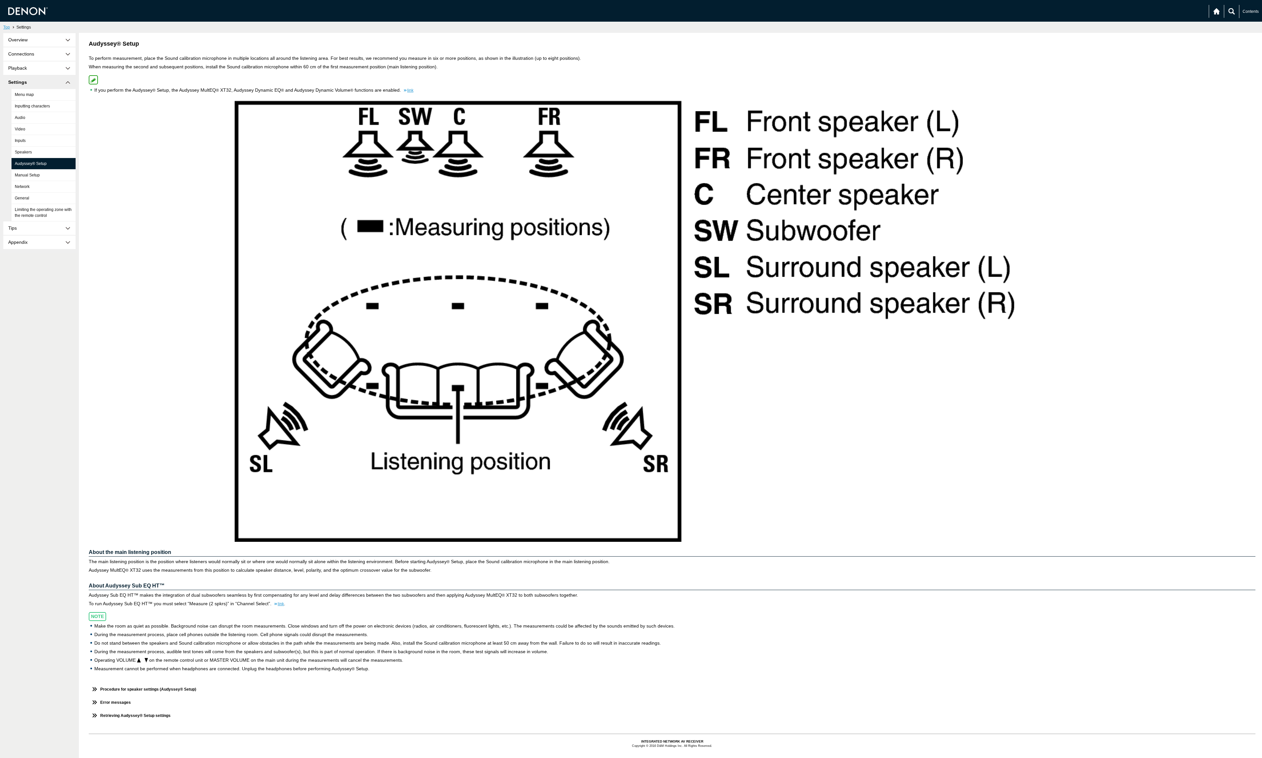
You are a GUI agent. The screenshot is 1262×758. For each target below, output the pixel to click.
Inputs (20, 140)
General (22, 198)
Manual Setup (27, 175)
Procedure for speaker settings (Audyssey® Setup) (148, 689)
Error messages (115, 702)
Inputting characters (32, 106)
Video (20, 129)
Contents (1251, 11)
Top (6, 27)
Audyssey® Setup (31, 163)
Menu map (24, 94)
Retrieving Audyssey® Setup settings (135, 715)
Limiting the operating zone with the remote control (43, 212)
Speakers (23, 152)
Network (22, 186)
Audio (20, 117)
